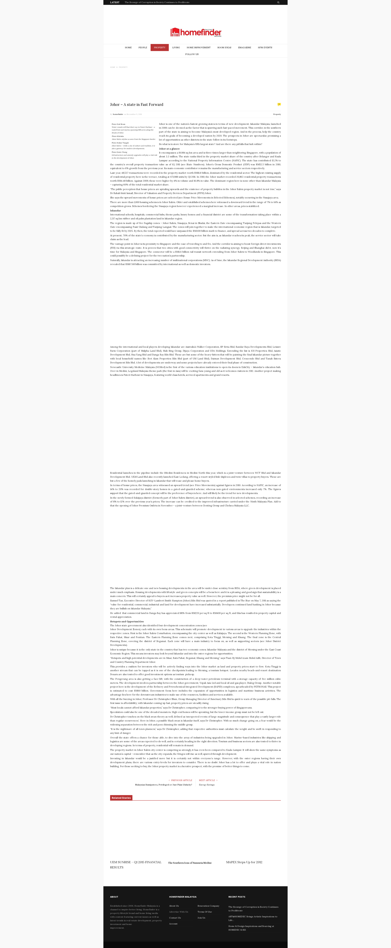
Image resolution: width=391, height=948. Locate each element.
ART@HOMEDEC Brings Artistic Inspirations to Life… (152, 2)
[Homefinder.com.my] (195, 32)
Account (173, 923)
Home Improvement (199, 47)
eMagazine (244, 47)
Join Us (201, 917)
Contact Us (175, 917)
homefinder (118, 114)
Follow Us (192, 54)
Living (176, 47)
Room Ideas (224, 47)
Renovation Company (208, 905)
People (143, 47)
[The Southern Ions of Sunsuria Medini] (195, 832)
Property (159, 47)
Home (128, 47)
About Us (174, 905)
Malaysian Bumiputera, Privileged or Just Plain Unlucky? (163, 784)
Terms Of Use (205, 911)
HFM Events (265, 47)
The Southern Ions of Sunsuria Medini (189, 862)
